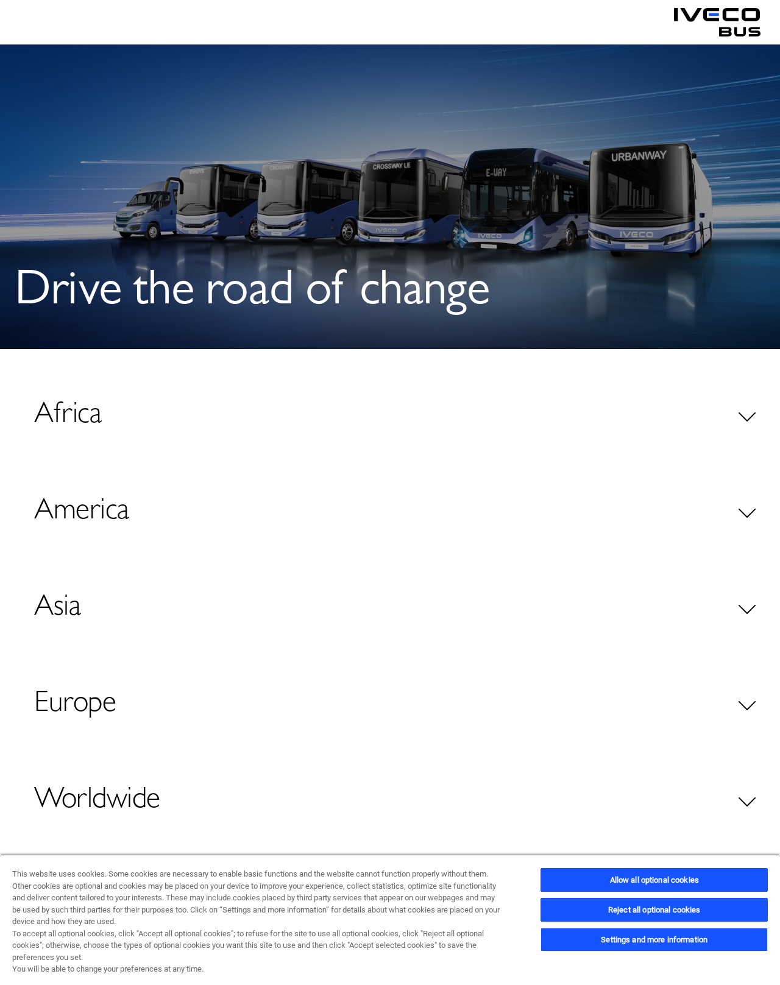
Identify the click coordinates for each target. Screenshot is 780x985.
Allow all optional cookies (654, 879)
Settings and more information (654, 939)
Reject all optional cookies (654, 909)
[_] (717, 22)
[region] (390, 919)
